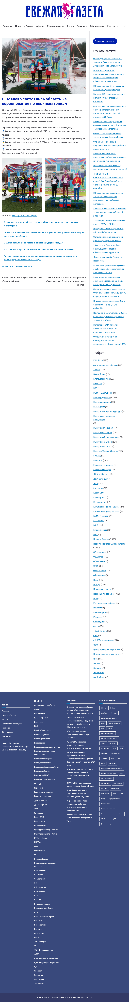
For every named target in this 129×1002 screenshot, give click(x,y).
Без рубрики (99, 374)
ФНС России (105, 819)
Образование (99, 552)
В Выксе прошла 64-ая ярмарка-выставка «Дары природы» (33, 243)
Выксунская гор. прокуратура (107, 411)
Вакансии (97, 383)
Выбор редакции (101, 397)
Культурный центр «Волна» (106, 507)
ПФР (95, 598)
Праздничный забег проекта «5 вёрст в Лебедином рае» (108, 230)
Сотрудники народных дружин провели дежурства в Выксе (108, 239)
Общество (98, 557)
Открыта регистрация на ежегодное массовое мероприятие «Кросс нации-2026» (109, 340)
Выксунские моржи (102, 432)
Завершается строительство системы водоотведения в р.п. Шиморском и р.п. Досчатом (108, 281)
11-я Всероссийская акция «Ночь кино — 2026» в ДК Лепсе (109, 222)
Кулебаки (104, 758)
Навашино (112, 763)
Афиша (40, 26)
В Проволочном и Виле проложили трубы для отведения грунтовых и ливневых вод (109, 157)
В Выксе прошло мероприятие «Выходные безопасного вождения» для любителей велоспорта (108, 198)
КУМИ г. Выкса (100, 516)
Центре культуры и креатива (107, 654)
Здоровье (98, 488)
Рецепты (97, 617)
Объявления (97, 26)
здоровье (120, 824)
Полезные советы (102, 589)
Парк (95, 580)
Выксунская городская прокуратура (104, 418)
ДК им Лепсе (105, 748)
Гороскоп (97, 460)
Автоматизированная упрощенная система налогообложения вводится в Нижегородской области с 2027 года (109, 111)
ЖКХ (95, 483)
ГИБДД (97, 456)
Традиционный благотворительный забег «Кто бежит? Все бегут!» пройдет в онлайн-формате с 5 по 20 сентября (108, 181)
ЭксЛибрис (98, 677)
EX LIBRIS (98, 360)
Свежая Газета (63, 997)
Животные (104, 753)
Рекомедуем (99, 612)
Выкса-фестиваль (102, 402)
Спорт (96, 626)
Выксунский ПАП (101, 446)
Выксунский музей (102, 442)
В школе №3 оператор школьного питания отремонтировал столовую (39, 249)
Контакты (113, 26)
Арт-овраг (114, 713)
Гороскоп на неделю (103, 465)
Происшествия (105, 804)
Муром (103, 763)
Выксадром (99, 407)
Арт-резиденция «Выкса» (109, 718)
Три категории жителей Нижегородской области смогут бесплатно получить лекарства (66, 281)
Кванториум (99, 497)
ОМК (95, 566)
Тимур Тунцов (100, 631)
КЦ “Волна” (98, 520)
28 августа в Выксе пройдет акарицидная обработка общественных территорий (106, 249)
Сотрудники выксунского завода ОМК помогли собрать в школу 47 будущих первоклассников (109, 293)
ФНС (95, 635)
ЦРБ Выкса (116, 819)
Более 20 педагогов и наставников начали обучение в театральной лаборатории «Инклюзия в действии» (108, 76)
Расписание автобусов (60, 26)
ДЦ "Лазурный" (100, 479)
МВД (95, 525)
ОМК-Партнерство (106, 778)
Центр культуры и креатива (106, 649)
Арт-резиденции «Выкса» (105, 365)
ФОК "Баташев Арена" (104, 640)
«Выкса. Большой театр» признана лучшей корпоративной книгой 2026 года (109, 212)
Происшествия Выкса (103, 594)
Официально (99, 575)
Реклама (82, 26)
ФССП (96, 645)
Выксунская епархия (103, 428)
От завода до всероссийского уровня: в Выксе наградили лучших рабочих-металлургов (107, 62)
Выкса (110, 728)
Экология (97, 668)
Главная (7, 26)
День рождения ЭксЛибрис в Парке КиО (107, 259)
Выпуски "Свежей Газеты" (106, 451)
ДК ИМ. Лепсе (100, 474)
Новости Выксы (24, 26)
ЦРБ (95, 659)
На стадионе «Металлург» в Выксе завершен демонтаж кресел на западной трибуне (110, 316)
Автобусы (104, 713)
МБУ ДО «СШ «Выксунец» (24, 215)
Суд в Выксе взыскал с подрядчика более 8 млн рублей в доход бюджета (109, 145)
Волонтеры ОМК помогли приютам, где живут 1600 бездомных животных (105, 328)
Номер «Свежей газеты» (108, 773)
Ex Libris (103, 708)
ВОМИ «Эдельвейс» (103, 393)
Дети (114, 748)
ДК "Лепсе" (112, 743)
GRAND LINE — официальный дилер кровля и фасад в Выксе (108, 135)
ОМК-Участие (99, 570)
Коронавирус (99, 502)
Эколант (97, 663)
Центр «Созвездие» (107, 824)
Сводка (112, 814)
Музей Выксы (100, 530)
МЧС (95, 534)
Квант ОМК (98, 493)
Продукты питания (115, 798)
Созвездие (98, 622)
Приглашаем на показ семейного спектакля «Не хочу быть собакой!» (109, 305)
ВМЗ (102, 728)
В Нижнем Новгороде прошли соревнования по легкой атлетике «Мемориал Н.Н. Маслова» (109, 125)
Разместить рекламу (105, 41)
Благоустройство (101, 379)
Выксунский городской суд (106, 437)
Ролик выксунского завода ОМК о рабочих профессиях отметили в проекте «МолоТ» (109, 269)
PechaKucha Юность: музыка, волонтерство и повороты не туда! (110, 167)
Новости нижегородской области (109, 544)
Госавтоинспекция (102, 469)
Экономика (98, 672)
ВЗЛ (95, 388)
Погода (96, 584)
